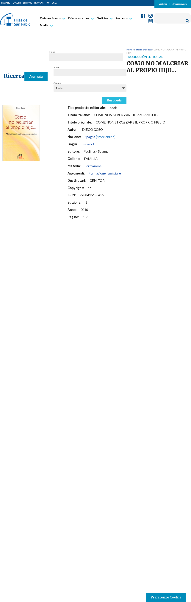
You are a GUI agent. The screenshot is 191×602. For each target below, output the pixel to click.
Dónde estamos (78, 18)
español (27, 3)
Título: (52, 52)
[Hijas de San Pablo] (15, 18)
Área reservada (180, 4)
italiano (5, 3)
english (17, 3)
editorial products (143, 49)
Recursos (121, 18)
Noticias (102, 18)
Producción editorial (144, 56)
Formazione (93, 166)
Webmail (163, 4)
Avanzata (36, 76)
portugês (51, 3)
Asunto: (57, 83)
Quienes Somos (50, 18)
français (39, 3)
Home (129, 49)
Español (88, 144)
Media (44, 25)
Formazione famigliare (105, 173)
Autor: (57, 67)
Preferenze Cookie (166, 597)
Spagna (100, 137)
